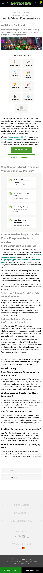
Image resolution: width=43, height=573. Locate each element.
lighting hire (7, 260)
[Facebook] (15, 536)
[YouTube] (19, 536)
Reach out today (20, 362)
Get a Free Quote (11, 570)
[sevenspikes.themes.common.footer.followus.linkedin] (28, 536)
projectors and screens (22, 260)
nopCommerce (26, 559)
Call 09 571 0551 (32, 570)
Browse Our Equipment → (21, 157)
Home (14, 13)
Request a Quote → (21, 150)
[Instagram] (23, 536)
